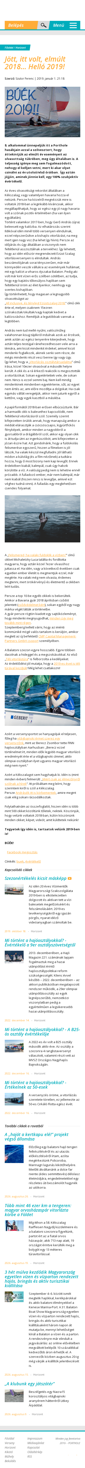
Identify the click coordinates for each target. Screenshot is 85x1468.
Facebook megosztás (22, 852)
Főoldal (9, 47)
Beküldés (10, 1461)
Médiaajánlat (35, 1443)
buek (20, 861)
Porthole (42, 10)
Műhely (9, 1456)
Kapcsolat (33, 1447)
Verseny (10, 1443)
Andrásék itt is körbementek (36, 793)
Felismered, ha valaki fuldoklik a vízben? (37, 555)
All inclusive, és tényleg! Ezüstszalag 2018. (35, 303)
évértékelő (33, 861)
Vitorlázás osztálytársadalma (51, 362)
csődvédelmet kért (31, 605)
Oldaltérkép (34, 1452)
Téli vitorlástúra (17, 659)
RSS (29, 1456)
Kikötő (9, 1452)
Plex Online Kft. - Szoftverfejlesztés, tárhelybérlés (68, 1452)
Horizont (21, 47)
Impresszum (34, 1438)
